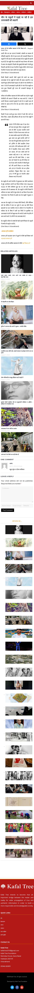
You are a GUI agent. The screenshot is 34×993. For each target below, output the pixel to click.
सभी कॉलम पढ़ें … (17, 521)
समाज (2, 925)
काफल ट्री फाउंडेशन (7, 231)
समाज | (18, 12)
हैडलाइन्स (3, 921)
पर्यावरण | (24, 12)
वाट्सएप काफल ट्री (6, 238)
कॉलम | (13, 12)
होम (1, 918)
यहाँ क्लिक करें (26, 243)
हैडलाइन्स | (7, 12)
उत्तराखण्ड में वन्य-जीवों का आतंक (9, 428)
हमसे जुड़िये (3, 935)
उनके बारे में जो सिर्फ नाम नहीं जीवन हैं (10, 454)
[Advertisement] (17, 869)
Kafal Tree (9, 23)
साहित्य (29, 12)
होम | (2, 12)
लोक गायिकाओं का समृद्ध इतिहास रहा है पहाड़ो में (12, 377)
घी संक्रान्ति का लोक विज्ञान (7, 301)
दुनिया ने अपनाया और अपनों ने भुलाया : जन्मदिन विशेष (13, 326)
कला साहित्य (3, 931)
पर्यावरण (2, 928)
